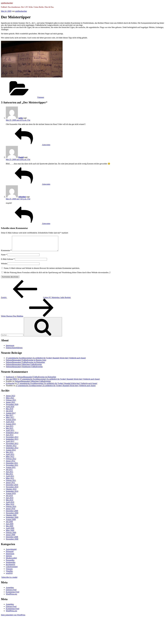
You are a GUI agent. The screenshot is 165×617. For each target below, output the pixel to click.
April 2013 (10, 441)
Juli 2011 (9, 469)
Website (4, 264)
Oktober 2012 (11, 446)
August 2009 (11, 519)
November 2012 (12, 443)
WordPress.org (11, 594)
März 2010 (10, 504)
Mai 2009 (9, 526)
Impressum (10, 345)
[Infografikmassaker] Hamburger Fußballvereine (24, 367)
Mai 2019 (9, 409)
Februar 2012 (11, 459)
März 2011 (10, 478)
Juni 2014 (9, 435)
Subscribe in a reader (9, 577)
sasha (20, 118)
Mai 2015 (9, 428)
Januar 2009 (10, 535)
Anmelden (10, 587)
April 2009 (10, 528)
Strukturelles (10, 562)
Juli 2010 (9, 496)
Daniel (21, 157)
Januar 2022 (10, 396)
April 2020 (10, 407)
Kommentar (6, 250)
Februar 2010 (11, 506)
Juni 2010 (9, 498)
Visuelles (9, 571)
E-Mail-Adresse (7, 259)
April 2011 (10, 476)
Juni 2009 (9, 524)
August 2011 (11, 467)
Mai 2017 (9, 415)
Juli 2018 (9, 411)
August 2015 (11, 424)
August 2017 (11, 413)
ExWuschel (10, 383)
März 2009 (10, 530)
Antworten (46, 145)
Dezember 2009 (12, 511)
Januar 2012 (10, 461)
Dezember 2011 (12, 463)
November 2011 (12, 465)
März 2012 (10, 456)
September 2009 (12, 517)
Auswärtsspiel (11, 549)
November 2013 (12, 437)
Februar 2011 (11, 480)
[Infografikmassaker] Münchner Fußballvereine (24, 364)
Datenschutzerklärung (14, 348)
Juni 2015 (9, 426)
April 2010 (10, 502)
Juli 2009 (9, 522)
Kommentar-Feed (12, 592)
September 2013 (12, 439)
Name (4, 255)
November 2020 (12, 404)
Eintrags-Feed (11, 590)
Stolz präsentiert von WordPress (13, 615)
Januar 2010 (10, 509)
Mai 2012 (9, 452)
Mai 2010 (9, 500)
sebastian (22, 197)
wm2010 (9, 573)
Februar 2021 (11, 400)
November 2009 (12, 513)
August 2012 (11, 450)
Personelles (10, 560)
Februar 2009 (11, 532)
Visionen (40, 97)
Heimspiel (10, 551)
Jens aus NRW (11, 379)
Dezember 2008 (12, 537)
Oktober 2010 (11, 489)
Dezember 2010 (12, 485)
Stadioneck (10, 377)
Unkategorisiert (12, 567)
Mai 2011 (9, 474)
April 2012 (10, 454)
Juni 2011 (9, 472)
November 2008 (12, 539)
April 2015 (10, 430)
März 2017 (10, 417)
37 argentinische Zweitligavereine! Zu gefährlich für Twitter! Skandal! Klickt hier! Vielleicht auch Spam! (46, 358)
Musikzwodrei (11, 558)
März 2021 (10, 398)
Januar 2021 (10, 402)
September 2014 (12, 433)
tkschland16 (10, 564)
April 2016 (10, 422)
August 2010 (11, 493)
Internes (9, 556)
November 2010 (12, 487)
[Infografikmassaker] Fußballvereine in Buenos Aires (26, 360)
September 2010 (12, 491)
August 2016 (11, 420)
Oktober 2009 (11, 515)
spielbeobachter (7, 3)
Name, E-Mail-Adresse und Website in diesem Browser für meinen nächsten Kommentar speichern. (42, 268)
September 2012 (12, 448)
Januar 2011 (10, 483)
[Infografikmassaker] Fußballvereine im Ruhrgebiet (25, 362)
